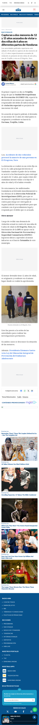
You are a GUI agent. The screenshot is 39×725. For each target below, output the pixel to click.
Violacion (25, 397)
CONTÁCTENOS (9, 602)
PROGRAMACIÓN (10, 643)
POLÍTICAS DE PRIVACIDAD (13, 615)
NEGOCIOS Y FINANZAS (26, 14)
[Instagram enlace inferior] (31, 711)
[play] (34, 717)
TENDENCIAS (8, 633)
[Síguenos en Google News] (32, 390)
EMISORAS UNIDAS (19, 3)
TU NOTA (4, 3)
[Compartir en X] (28, 390)
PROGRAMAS (5, 14)
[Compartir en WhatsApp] (24, 390)
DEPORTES (7, 640)
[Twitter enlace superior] (28, 3)
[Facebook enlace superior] (31, 3)
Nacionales (9, 29)
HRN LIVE (7, 646)
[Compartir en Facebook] (21, 390)
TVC (10, 3)
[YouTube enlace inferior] (15, 711)
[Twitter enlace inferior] (8, 711)
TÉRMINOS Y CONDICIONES (13, 612)
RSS (5, 608)
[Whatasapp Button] (34, 709)
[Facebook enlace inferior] (23, 711)
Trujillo (19, 397)
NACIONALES (14, 14)
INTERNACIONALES (10, 636)
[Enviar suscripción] (33, 700)
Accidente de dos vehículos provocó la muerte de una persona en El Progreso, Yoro (19, 157)
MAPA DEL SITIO (9, 605)
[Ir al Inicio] (18, 10)
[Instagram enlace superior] (35, 3)
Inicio (3, 29)
